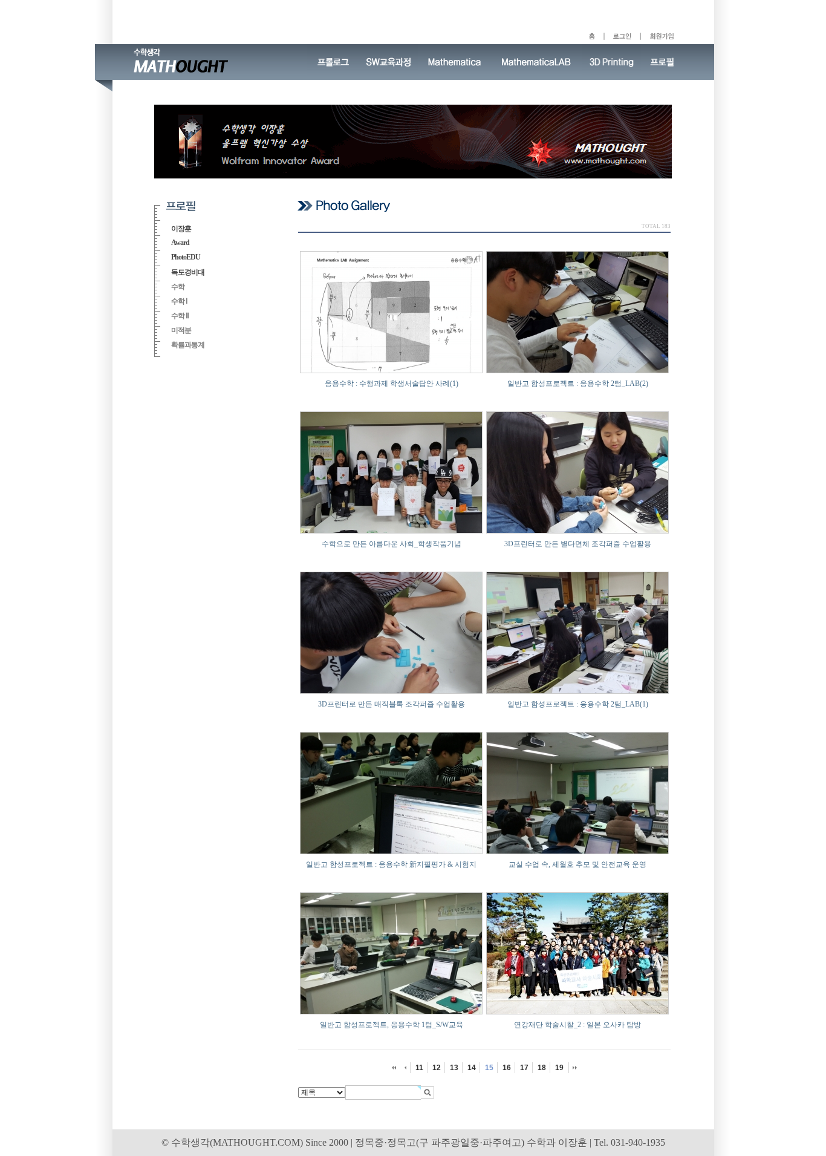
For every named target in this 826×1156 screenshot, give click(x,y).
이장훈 (181, 228)
